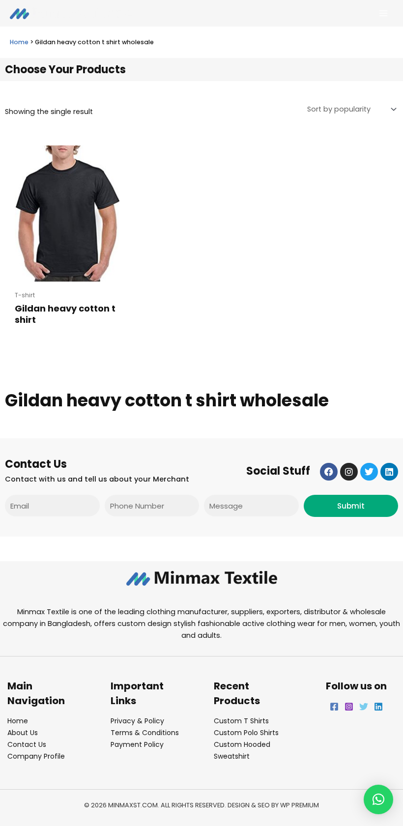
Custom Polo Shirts (246, 733)
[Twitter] (363, 706)
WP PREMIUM (299, 805)
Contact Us (26, 744)
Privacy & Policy (137, 721)
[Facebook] (334, 706)
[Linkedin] (378, 706)
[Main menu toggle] (383, 13)
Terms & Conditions (145, 733)
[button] (378, 799)
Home (19, 42)
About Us (22, 733)
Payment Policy (137, 744)
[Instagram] (349, 706)
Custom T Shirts (241, 721)
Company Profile (36, 756)
